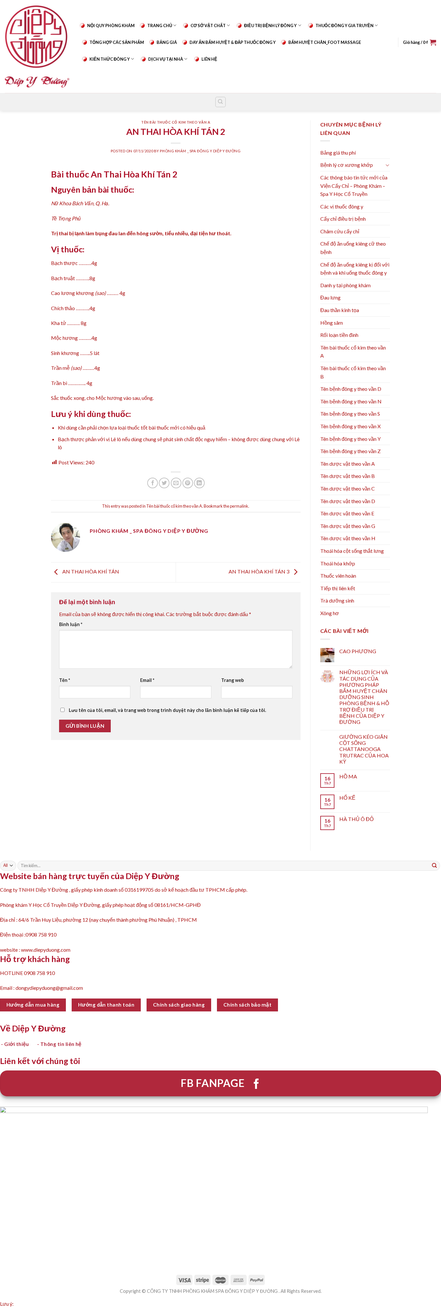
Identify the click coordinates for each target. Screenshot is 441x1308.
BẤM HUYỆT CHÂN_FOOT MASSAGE (324, 42)
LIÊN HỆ (209, 59)
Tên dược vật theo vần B (347, 476)
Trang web (232, 680)
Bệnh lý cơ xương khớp (346, 165)
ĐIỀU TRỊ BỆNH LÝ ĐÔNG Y (270, 25)
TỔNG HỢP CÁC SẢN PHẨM (116, 42)
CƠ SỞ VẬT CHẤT (208, 25)
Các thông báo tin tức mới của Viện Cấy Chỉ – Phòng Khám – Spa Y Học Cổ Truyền (353, 185)
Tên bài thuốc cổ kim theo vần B (353, 372)
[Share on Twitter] (164, 483)
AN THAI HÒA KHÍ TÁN (90, 571)
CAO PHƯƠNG (357, 651)
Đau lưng (330, 297)
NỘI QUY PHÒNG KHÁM (111, 25)
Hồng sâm (331, 322)
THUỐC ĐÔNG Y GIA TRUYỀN (344, 25)
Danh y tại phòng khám (345, 285)
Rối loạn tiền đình (339, 335)
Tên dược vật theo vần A (347, 464)
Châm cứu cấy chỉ (339, 231)
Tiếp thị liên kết (337, 588)
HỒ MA (348, 776)
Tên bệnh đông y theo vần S (350, 414)
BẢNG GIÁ (167, 42)
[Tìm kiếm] (220, 102)
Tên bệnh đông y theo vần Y (350, 439)
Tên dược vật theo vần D (347, 501)
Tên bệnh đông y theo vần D (350, 389)
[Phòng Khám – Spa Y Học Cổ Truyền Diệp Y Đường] (37, 46)
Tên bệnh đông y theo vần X (350, 426)
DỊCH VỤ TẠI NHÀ (165, 59)
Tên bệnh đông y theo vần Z (350, 451)
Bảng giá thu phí (338, 152)
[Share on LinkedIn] (199, 483)
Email (147, 680)
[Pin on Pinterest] (187, 483)
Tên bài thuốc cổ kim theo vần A (175, 122)
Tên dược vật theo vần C (347, 488)
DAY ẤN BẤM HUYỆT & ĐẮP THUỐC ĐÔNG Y (233, 42)
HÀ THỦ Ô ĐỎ (356, 819)
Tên (64, 680)
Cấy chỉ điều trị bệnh (343, 219)
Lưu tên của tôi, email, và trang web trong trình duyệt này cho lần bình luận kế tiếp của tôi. (167, 710)
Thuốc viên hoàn (338, 576)
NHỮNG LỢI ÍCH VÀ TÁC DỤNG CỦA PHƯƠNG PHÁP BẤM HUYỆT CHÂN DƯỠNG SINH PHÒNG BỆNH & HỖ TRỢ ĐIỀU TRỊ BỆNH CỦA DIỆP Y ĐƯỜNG (364, 697)
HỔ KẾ (347, 798)
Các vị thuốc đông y (341, 206)
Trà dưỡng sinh (337, 600)
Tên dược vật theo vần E (347, 513)
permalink (239, 506)
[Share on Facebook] (152, 483)
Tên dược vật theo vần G (347, 526)
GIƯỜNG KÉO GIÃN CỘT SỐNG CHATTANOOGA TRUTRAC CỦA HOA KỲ (364, 749)
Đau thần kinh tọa (339, 310)
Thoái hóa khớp (337, 563)
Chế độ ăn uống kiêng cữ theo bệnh (353, 247)
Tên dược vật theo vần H (347, 538)
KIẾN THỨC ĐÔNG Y (109, 59)
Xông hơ (329, 613)
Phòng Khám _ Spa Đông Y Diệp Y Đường (200, 151)
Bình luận (70, 624)
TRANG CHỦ (159, 25)
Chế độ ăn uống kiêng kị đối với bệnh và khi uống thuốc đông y (354, 268)
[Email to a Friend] (176, 483)
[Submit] (434, 865)
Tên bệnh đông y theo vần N (351, 401)
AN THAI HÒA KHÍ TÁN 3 (259, 571)
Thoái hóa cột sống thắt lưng (352, 551)
